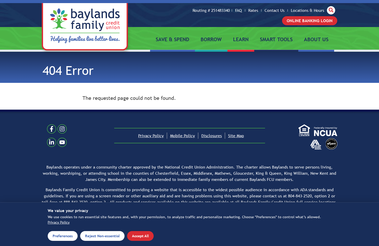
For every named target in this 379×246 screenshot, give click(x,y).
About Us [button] (316, 39)
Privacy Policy (151, 135)
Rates (253, 10)
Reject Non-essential (102, 236)
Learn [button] (241, 39)
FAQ (238, 10)
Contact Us (274, 10)
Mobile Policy (182, 135)
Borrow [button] (211, 39)
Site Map (236, 135)
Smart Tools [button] (276, 39)
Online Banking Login (310, 20)
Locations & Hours (307, 10)
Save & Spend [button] (172, 39)
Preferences (63, 236)
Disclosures (211, 135)
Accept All (140, 236)
